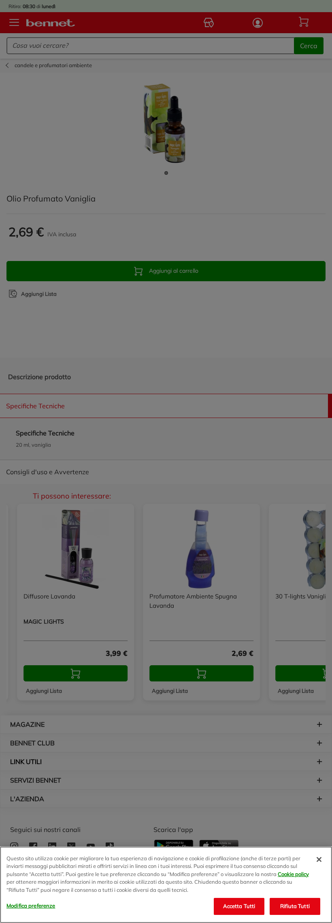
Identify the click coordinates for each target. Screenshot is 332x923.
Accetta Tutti (239, 906)
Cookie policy (293, 874)
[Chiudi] (319, 859)
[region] (166, 885)
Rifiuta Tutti (295, 906)
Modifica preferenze (30, 905)
